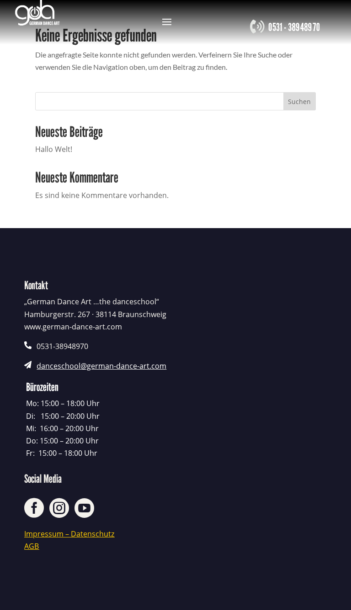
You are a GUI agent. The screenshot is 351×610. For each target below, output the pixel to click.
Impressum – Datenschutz (69, 534)
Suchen (299, 101)
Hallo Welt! (53, 149)
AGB (31, 546)
